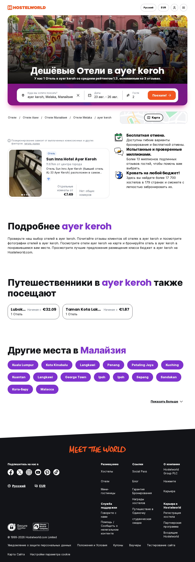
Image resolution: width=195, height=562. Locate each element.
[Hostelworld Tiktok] (56, 472)
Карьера (169, 491)
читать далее (32, 143)
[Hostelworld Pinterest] (47, 472)
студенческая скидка (141, 520)
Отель (51, 153)
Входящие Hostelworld (171, 534)
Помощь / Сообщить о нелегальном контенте (109, 527)
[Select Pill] (174, 7)
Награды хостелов (138, 501)
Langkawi (87, 365)
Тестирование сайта (161, 545)
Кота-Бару (20, 389)
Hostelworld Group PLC (171, 471)
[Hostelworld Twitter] (20, 472)
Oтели (105, 481)
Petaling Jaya (142, 365)
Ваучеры (135, 545)
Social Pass (139, 471)
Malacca (47, 389)
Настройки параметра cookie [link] (50, 554)
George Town (75, 377)
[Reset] (78, 95)
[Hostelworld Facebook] (11, 472)
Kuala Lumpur (23, 365)
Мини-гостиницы (108, 491)
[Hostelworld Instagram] (29, 472)
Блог (135, 481)
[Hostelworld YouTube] (38, 472)
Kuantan (19, 377)
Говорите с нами (108, 514)
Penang (113, 365)
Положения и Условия (92, 545)
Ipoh (101, 377)
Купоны (118, 545)
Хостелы (107, 471)
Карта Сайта (16, 554)
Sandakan (169, 377)
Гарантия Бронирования (142, 491)
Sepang (143, 377)
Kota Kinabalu (57, 365)
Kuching (172, 365)
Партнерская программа (172, 524)
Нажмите (170, 481)
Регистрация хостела (172, 514)
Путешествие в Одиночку (142, 510)
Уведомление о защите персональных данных (39, 545)
